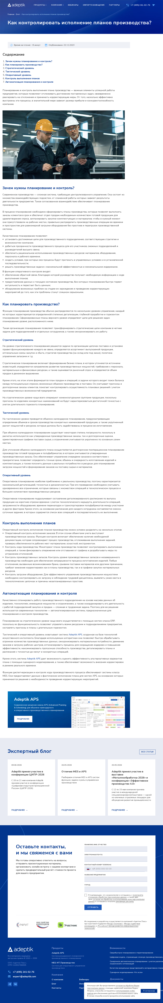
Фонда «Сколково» (115, 924)
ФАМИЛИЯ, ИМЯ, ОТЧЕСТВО (95, 845)
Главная (11, 14)
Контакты (56, 988)
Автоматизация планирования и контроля (29, 81)
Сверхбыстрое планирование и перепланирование (131, 953)
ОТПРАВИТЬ (92, 907)
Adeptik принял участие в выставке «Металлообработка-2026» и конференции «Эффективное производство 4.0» (130, 777)
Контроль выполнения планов (22, 78)
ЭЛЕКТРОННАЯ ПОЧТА (93, 855)
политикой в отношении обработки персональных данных (115, 896)
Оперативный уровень (18, 75)
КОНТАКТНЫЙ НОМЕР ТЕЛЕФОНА (97, 865)
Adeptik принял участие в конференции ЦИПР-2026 (27, 773)
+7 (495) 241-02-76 (140, 5)
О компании (57, 979)
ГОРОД (87, 885)
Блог (18, 14)
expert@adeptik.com (24, 976)
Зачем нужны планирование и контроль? (28, 61)
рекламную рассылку (125, 901)
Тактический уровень (17, 71)
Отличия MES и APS (74, 771)
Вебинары (84, 979)
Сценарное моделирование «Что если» (126, 972)
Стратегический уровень (19, 68)
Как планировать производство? (24, 64)
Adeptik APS (75, 634)
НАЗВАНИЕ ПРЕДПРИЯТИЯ (94, 875)
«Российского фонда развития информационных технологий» (111, 927)
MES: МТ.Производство (63, 962)
